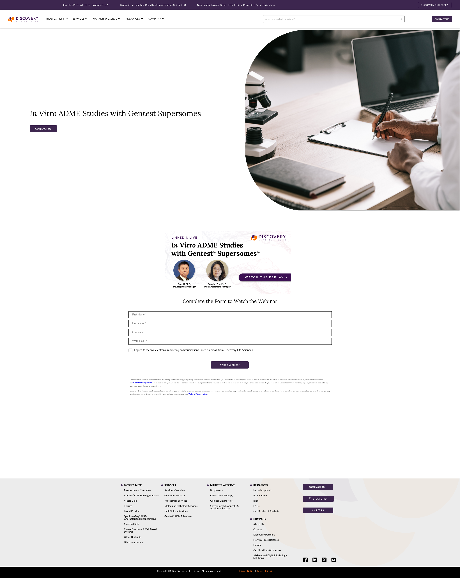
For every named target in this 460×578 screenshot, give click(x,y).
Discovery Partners (264, 534)
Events (257, 544)
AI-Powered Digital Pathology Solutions (270, 556)
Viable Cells (130, 500)
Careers (257, 529)
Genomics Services (174, 495)
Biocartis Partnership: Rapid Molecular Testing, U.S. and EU (136, 4)
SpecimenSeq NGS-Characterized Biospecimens (140, 517)
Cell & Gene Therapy (221, 495)
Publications (260, 495)
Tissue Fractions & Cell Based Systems (140, 530)
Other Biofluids (132, 536)
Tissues (128, 505)
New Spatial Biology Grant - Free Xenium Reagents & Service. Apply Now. (221, 4)
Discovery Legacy (133, 542)
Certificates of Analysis (266, 511)
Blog (255, 500)
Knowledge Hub (262, 490)
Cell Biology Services (176, 511)
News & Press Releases (266, 539)
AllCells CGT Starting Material (141, 495)
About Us (258, 524)
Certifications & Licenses (267, 550)
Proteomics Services (175, 500)
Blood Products (132, 511)
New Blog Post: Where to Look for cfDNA (68, 4)
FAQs (256, 505)
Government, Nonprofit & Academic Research (224, 507)
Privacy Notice (246, 571)
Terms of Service (265, 571)
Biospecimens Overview (137, 490)
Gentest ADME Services (178, 516)
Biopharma (216, 490)
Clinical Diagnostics (221, 500)
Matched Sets (131, 523)
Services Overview (174, 490)
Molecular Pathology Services (180, 505)
